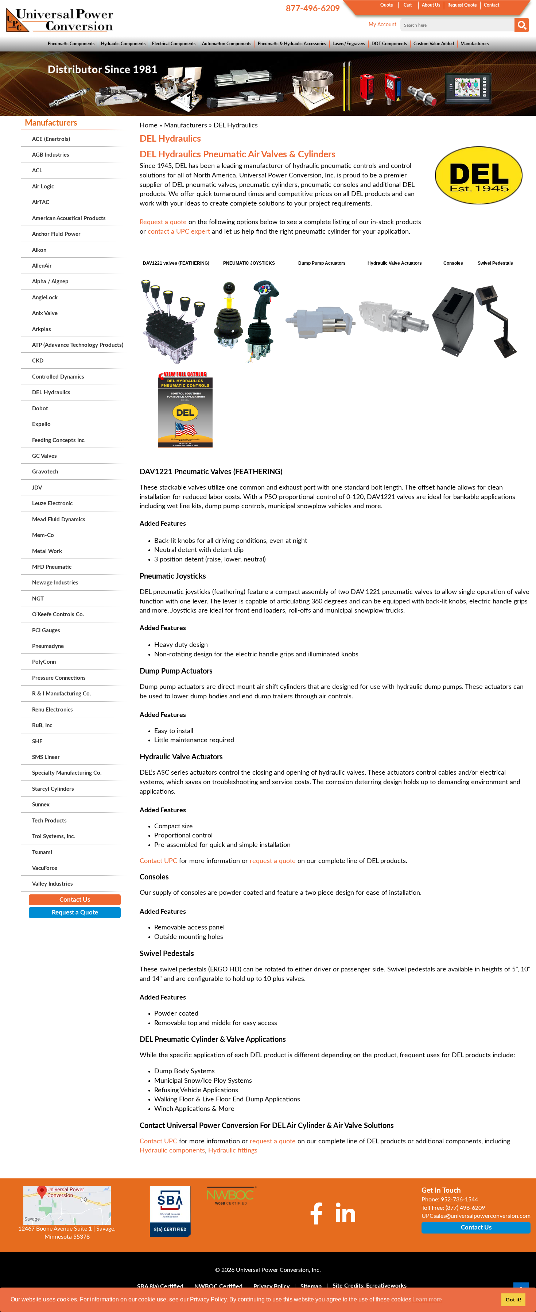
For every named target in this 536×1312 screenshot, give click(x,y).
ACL (37, 170)
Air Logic (43, 186)
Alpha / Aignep (50, 281)
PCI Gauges (46, 630)
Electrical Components (173, 44)
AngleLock (45, 297)
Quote (386, 5)
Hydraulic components (172, 1150)
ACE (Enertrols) (51, 139)
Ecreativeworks (386, 1286)
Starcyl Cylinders (53, 789)
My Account (382, 24)
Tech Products (49, 821)
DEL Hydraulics (51, 392)
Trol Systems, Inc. (53, 836)
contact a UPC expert (179, 232)
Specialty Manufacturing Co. (67, 773)
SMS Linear (46, 757)
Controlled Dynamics (58, 377)
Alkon (39, 250)
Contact (491, 5)
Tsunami (42, 852)
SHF (37, 741)
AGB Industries (50, 155)
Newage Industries (55, 583)
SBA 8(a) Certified (160, 1286)
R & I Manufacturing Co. (61, 694)
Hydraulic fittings (232, 1150)
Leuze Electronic (52, 503)
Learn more (427, 1299)
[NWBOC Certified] (231, 1200)
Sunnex (41, 804)
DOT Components (389, 44)
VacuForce (44, 868)
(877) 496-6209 (465, 1208)
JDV (37, 488)
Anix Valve (45, 313)
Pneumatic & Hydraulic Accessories (292, 44)
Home (149, 125)
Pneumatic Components (71, 44)
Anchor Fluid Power (56, 234)
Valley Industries (52, 884)
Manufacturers (475, 44)
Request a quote (163, 222)
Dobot (40, 408)
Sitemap (311, 1286)
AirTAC (40, 202)
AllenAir (42, 266)
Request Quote (462, 5)
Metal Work (47, 551)
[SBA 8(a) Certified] (170, 1211)
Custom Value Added (433, 44)
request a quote (273, 861)
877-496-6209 (313, 8)
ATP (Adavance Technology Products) (77, 345)
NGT (38, 599)
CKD (37, 361)
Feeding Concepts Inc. (59, 440)
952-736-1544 (459, 1199)
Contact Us (74, 900)
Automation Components (226, 44)
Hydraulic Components (123, 44)
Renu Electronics (52, 710)
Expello (41, 424)
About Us (431, 5)
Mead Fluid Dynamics (58, 519)
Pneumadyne (48, 646)
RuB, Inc (42, 725)
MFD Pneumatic (51, 567)
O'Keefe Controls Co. (58, 614)
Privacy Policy (271, 1286)
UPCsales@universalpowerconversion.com (476, 1216)
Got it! (513, 1300)
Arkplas (41, 329)
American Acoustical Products (69, 218)
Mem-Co (43, 535)
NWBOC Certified (218, 1286)
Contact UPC (159, 861)
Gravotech (45, 472)
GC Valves (44, 456)
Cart (408, 5)
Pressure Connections (59, 678)
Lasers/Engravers (349, 44)
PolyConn (44, 662)
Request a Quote (75, 912)
